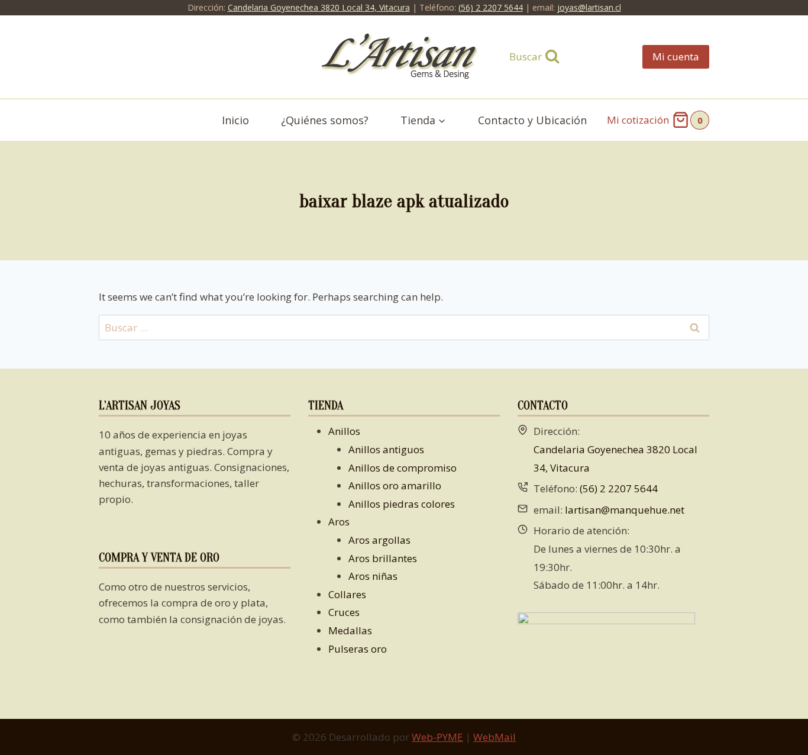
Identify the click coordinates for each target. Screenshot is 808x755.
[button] (441, 120)
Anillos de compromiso (402, 468)
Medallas (350, 630)
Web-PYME (437, 737)
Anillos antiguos (386, 449)
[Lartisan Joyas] (404, 57)
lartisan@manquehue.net (624, 510)
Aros (339, 521)
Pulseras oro (357, 649)
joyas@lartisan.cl (589, 7)
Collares (347, 594)
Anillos (344, 431)
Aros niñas (372, 576)
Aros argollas (379, 540)
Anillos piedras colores (401, 504)
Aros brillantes (382, 558)
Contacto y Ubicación (532, 120)
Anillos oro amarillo (394, 485)
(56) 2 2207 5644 (490, 7)
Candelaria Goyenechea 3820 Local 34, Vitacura (319, 7)
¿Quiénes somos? (325, 120)
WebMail (494, 737)
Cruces (344, 612)
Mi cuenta (675, 56)
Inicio (235, 120)
